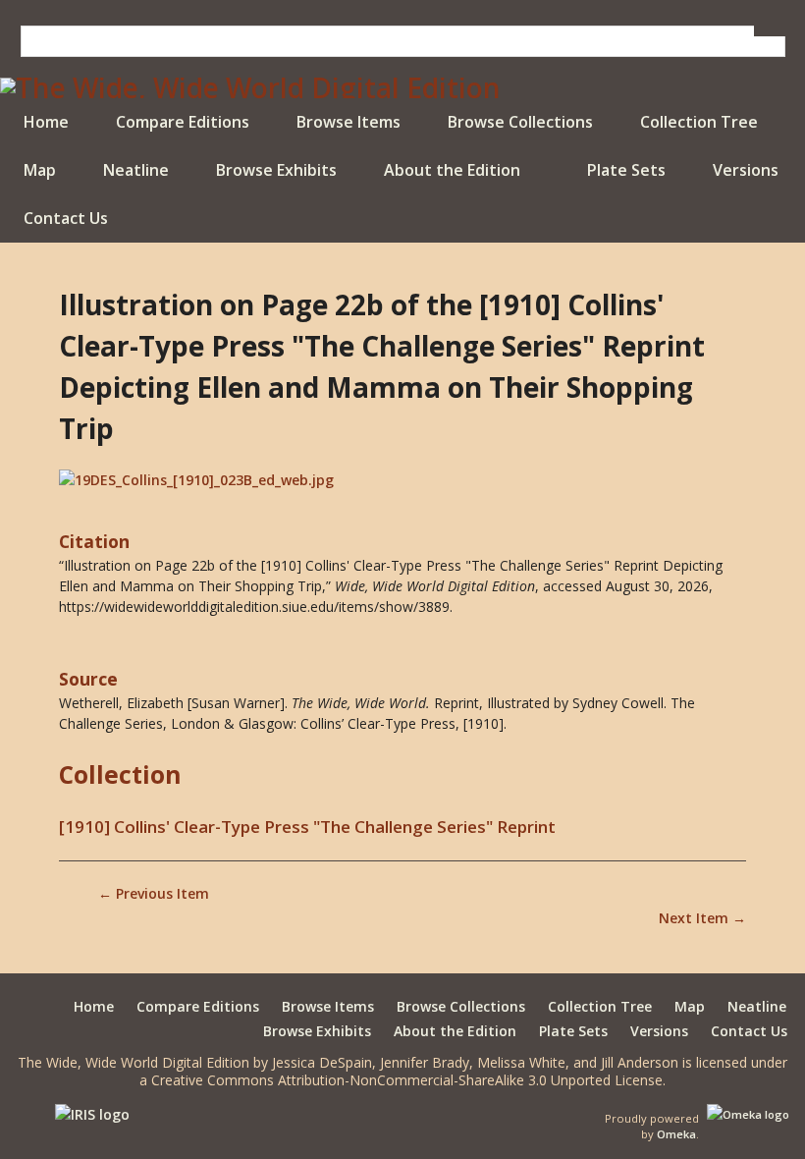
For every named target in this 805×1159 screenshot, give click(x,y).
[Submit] (769, 31)
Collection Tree (699, 122)
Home (46, 122)
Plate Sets (626, 170)
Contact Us (66, 218)
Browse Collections (520, 122)
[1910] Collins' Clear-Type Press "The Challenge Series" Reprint (307, 826)
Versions (745, 170)
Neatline (136, 170)
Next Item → (702, 918)
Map (40, 170)
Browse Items (348, 122)
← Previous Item (153, 893)
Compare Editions (182, 122)
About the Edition (452, 170)
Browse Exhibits (276, 170)
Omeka (676, 1134)
